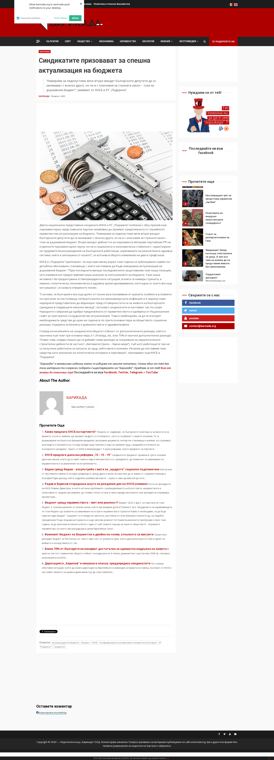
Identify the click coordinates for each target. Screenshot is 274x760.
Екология (148, 41)
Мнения (165, 41)
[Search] (205, 41)
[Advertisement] (180, 22)
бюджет (86, 642)
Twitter (123, 372)
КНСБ (94, 642)
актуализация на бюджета (65, 642)
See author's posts (82, 407)
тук (167, 758)
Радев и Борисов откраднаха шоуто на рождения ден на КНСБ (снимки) (96, 484)
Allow (75, 17)
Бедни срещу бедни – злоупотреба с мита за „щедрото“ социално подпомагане (102, 469)
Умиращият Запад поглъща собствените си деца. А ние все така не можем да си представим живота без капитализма (192, 258)
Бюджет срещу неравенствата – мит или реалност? (81, 502)
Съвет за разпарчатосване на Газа (192, 237)
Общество (83, 41)
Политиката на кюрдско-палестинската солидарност (192, 218)
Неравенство (128, 41)
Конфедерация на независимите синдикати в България (128, 642)
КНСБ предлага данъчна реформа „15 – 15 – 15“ (78, 455)
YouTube (152, 372)
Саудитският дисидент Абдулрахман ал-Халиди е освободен (192, 279)
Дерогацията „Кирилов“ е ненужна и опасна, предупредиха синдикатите (97, 563)
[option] (208, 199)
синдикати (59, 646)
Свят (68, 41)
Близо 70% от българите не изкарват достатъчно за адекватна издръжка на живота (106, 549)
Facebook (110, 372)
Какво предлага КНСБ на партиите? (70, 432)
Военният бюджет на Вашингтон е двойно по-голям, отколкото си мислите (99, 534)
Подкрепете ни (225, 41)
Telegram (136, 372)
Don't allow (60, 17)
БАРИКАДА (44, 96)
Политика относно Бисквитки (112, 3)
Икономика (106, 41)
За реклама (84, 3)
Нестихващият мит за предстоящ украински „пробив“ (192, 198)
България (52, 41)
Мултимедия (187, 41)
